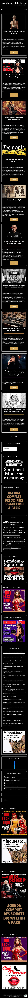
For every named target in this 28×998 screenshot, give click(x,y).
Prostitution (18, 543)
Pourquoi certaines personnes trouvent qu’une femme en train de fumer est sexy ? (14, 373)
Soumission (14, 548)
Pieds (15, 543)
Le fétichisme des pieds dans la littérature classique (14, 657)
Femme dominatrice (16, 527)
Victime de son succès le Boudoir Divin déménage (13, 655)
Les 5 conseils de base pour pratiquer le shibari (13, 652)
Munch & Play (20, 541)
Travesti (9, 549)
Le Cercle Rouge (20, 537)
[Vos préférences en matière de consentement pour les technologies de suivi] (25, 996)
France (20, 530)
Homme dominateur (8, 535)
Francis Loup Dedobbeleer (8, 532)
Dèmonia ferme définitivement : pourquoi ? (12, 660)
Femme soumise (9, 530)
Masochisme (10, 541)
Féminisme (16, 532)
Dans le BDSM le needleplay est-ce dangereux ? (13, 699)
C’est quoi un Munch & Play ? (9, 693)
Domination (13, 524)
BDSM (5, 522)
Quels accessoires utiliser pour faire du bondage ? (13, 711)
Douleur (19, 524)
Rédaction (6, 799)
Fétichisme (21, 532)
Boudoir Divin (15, 522)
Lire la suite (14, 52)
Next (16, 436)
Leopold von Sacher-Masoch (8, 539)
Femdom (6, 527)
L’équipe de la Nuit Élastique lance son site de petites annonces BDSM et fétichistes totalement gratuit (13, 716)
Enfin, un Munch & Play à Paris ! (9, 696)
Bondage (10, 522)
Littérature (19, 539)
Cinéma (19, 522)
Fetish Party (17, 530)
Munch (15, 541)
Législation (5, 541)
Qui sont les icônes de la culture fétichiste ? (12, 720)
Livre (23, 539)
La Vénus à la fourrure (12, 537)
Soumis (9, 548)
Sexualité (5, 546)
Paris (9, 544)
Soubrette (5, 548)
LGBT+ (15, 539)
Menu (25, 9)
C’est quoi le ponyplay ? (14, 200)
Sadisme (23, 543)
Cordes (8, 524)
